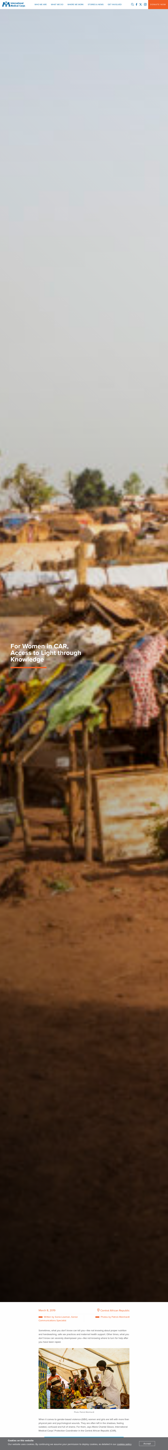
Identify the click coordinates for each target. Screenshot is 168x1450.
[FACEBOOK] (136, 4)
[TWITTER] (140, 4)
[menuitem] (40, 4)
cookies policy (124, 1444)
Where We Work (75, 4)
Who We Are (41, 4)
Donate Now (158, 4)
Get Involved (115, 4)
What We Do (57, 4)
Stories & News (96, 4)
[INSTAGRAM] (145, 4)
